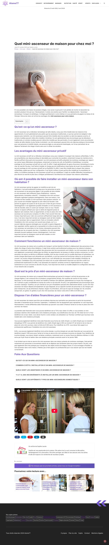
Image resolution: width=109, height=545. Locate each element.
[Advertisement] (54, 22)
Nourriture (36, 520)
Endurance (39, 517)
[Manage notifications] (105, 541)
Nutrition (42, 520)
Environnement (70, 517)
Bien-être (26, 517)
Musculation (29, 520)
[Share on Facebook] (17, 437)
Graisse (92, 517)
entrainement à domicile (49, 517)
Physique (56, 520)
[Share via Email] (43, 437)
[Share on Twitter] (23, 437)
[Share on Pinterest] (30, 437)
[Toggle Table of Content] (26, 121)
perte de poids (49, 520)
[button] (104, 3)
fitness (83, 517)
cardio (31, 517)
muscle (23, 520)
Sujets (80, 533)
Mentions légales (97, 533)
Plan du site (73, 533)
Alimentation (19, 517)
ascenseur (19, 461)
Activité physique (10, 517)
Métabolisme (17, 520)
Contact (87, 533)
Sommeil (72, 520)
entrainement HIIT (61, 517)
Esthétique (77, 517)
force (87, 517)
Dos (35, 517)
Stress (77, 520)
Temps (81, 520)
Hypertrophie (9, 520)
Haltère (97, 517)
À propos (64, 533)
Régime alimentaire (64, 520)
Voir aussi (95, 3)
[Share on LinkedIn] (36, 437)
